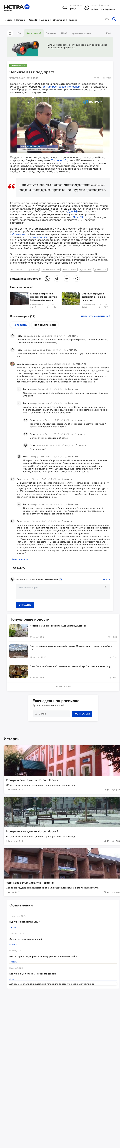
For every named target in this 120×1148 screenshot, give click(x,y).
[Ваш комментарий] (63, 591)
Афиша (45, 20)
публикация (17, 234)
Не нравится (60, 336)
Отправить (25, 605)
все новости (63, 686)
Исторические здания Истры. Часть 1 (32, 831)
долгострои (100, 270)
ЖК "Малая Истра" (51, 270)
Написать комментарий (95, 316)
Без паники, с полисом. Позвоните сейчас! (32, 973)
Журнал (73, 20)
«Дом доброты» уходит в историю (30, 882)
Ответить (73, 336)
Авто (11, 979)
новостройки (69, 270)
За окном (51, 33)
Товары (13, 927)
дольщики (85, 270)
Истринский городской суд (25, 270)
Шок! (64, 33)
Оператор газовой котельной (25, 939)
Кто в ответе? (33, 33)
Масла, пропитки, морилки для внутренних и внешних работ (43, 956)
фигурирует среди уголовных (61, 86)
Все (19, 33)
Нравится (55, 336)
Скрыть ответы (20, 559)
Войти (106, 579)
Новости (8, 20)
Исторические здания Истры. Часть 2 (32, 780)
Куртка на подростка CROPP (25, 921)
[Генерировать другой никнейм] (61, 579)
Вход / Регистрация (102, 8)
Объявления (58, 20)
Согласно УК (59, 160)
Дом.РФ (73, 211)
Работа (13, 944)
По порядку (19, 324)
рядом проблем (38, 237)
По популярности (45, 324)
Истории (20, 20)
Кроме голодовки (81, 33)
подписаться (82, 713)
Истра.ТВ (33, 20)
